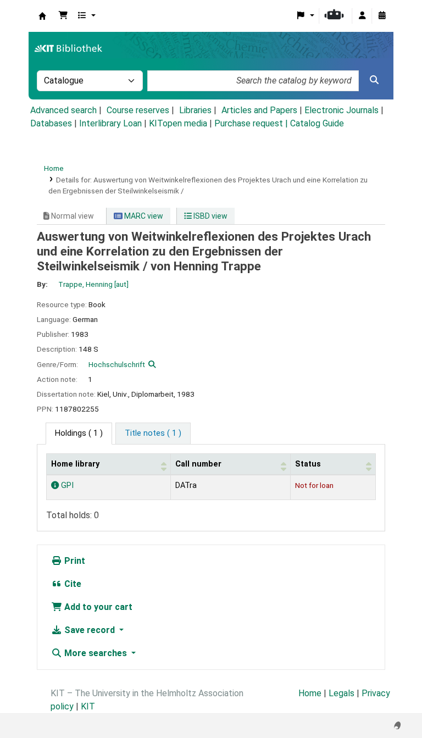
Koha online (42, 16)
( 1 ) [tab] (79, 433)
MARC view (143, 216)
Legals (341, 693)
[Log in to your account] (362, 15)
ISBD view (209, 216)
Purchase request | (252, 123)
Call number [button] (198, 464)
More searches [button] (95, 653)
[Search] (374, 80)
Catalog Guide (317, 123)
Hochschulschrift (116, 364)
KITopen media (178, 123)
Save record (89, 630)
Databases (51, 123)
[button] (63, 15)
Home (54, 168)
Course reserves (138, 110)
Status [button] (308, 464)
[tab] (153, 434)
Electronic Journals (341, 110)
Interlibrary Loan (110, 123)
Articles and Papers (259, 110)
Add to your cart (97, 607)
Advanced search (63, 110)
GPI (66, 485)
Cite (71, 584)
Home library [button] (75, 464)
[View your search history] (382, 15)
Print (73, 561)
